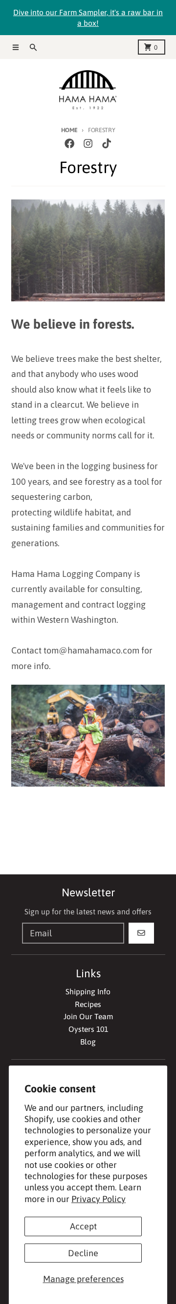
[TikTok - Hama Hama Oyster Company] (107, 144)
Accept (83, 1226)
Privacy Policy (98, 1199)
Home (69, 130)
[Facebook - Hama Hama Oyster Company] (69, 144)
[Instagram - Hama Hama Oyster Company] (88, 144)
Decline (83, 1253)
